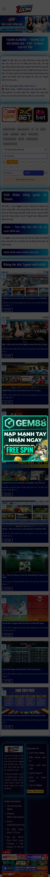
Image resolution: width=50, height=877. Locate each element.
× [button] (44, 419)
